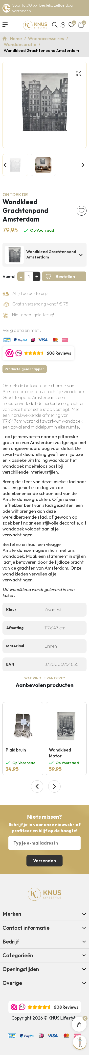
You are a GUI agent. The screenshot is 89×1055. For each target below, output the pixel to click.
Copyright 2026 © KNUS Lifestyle (44, 1018)
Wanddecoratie (20, 44)
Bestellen (65, 276)
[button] (5, 165)
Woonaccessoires (46, 38)
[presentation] (37, 786)
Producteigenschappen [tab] (24, 369)
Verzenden (44, 860)
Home (16, 38)
